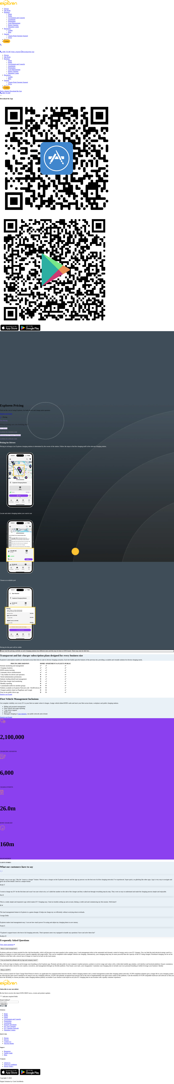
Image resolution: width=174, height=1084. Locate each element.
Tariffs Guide (8, 1053)
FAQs (10, 38)
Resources (7, 28)
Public (10, 16)
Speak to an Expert (6, 414)
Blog (9, 32)
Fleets (10, 14)
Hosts (6, 1014)
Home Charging (13, 25)
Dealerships (12, 21)
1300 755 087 (6, 93)
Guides (10, 30)
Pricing (6, 1038)
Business (7, 12)
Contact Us (7, 1041)
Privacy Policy (8, 1066)
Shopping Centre (13, 27)
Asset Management (14, 23)
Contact (6, 41)
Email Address (5, 1000)
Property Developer (10, 1024)
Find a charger (16, 52)
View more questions (6, 944)
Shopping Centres (9, 1030)
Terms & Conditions (10, 1064)
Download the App (28, 52)
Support (6, 34)
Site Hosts (7, 10)
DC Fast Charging (10, 1026)
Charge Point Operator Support (18, 36)
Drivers (6, 9)
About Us (7, 1063)
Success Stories (9, 1043)
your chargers (22, 714)
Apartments (11, 19)
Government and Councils (16, 18)
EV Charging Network (11, 1028)
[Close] (1, 95)
